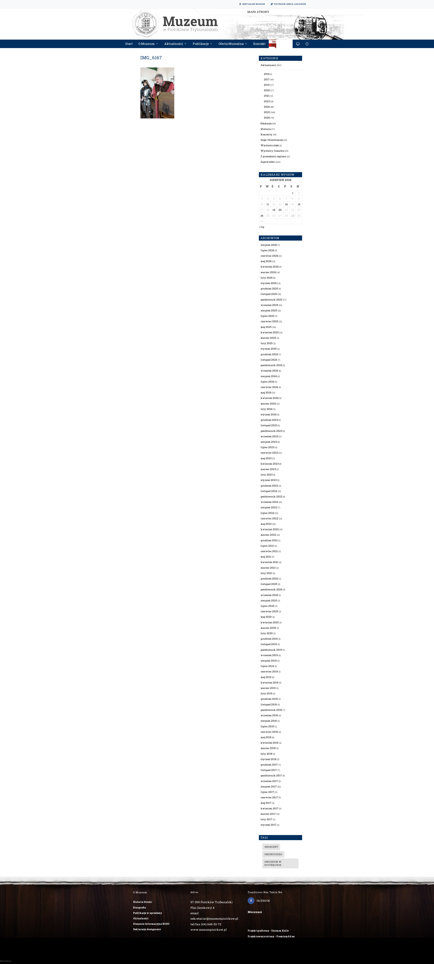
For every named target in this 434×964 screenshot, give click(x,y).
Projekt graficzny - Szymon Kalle (268, 930)
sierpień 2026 (269, 245)
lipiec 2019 (267, 666)
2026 (267, 117)
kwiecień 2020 (270, 622)
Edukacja (266, 123)
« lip (261, 227)
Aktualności (173, 44)
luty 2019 (266, 693)
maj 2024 (266, 392)
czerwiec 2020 (269, 611)
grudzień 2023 (269, 420)
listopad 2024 (269, 359)
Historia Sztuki (142, 902)
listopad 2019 (269, 644)
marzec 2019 (268, 688)
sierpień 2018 (269, 720)
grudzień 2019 (269, 638)
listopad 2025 (269, 294)
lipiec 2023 (267, 447)
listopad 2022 (269, 491)
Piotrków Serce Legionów (290, 4)
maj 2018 (266, 737)
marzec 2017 (268, 814)
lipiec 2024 (267, 381)
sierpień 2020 (269, 600)
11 (268, 204)
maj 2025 (266, 327)
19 (273, 210)
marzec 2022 (268, 534)
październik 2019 (271, 649)
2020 (267, 90)
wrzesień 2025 (269, 305)
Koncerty (266, 134)
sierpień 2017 (269, 786)
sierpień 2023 (269, 441)
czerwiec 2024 (269, 387)
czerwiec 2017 (269, 797)
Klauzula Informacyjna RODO (151, 923)
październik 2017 (271, 775)
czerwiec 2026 (269, 255)
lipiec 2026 (267, 250)
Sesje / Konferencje (272, 140)
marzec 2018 (268, 748)
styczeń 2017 (268, 824)
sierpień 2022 (269, 507)
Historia (266, 129)
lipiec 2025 (267, 316)
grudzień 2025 (269, 288)
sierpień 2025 (269, 310)
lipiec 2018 (267, 726)
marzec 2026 (268, 272)
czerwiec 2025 (269, 321)
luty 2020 (267, 633)
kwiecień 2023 (270, 463)
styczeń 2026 (269, 283)
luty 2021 (266, 573)
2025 (267, 112)
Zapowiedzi (268, 161)
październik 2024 (271, 365)
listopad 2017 (269, 770)
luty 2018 (266, 753)
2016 (266, 74)
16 (299, 204)
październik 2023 (271, 431)
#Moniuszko (273, 854)
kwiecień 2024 (270, 398)
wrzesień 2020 (269, 595)
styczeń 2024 (269, 414)
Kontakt (259, 44)
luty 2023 (266, 474)
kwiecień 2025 (270, 332)
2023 (267, 101)
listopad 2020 (269, 584)
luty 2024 (266, 409)
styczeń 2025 (269, 348)
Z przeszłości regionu (273, 156)
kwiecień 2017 (269, 808)
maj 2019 (266, 677)
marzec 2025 (268, 337)
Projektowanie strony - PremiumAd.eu (271, 936)
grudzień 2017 (269, 764)
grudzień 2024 (269, 354)
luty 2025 (267, 343)
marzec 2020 (268, 627)
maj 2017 (266, 802)
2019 (267, 84)
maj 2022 (266, 523)
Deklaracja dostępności (147, 929)
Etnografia (139, 907)
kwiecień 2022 (270, 529)
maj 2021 (266, 556)
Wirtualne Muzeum (253, 4)
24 (261, 215)
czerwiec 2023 (269, 452)
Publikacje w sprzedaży (147, 913)
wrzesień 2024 (269, 370)
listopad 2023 (269, 425)
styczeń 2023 (269, 480)
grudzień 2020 (269, 578)
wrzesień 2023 (269, 436)
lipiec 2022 (267, 513)
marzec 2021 (268, 567)
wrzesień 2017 (269, 781)
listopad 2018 (269, 704)
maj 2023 (266, 458)
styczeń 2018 (268, 759)
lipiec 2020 (267, 606)
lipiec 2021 (267, 545)
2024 (267, 106)
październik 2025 (271, 299)
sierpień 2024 (269, 376)
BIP (280, 45)
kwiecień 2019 (269, 682)
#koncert (271, 846)
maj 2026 (266, 261)
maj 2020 (266, 616)
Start (129, 44)
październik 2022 (271, 496)
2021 (267, 95)
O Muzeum (146, 44)
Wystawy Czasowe (272, 150)
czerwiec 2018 (269, 731)
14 (286, 204)
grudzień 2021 (269, 540)
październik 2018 (271, 710)
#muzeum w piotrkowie (272, 863)
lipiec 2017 (267, 792)
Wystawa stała (270, 145)
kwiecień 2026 (270, 266)
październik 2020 (271, 589)
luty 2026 (266, 277)
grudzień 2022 (269, 485)
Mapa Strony (258, 12)
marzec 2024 (268, 403)
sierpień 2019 (269, 660)
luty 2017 (266, 819)
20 (280, 210)
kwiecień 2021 (269, 562)
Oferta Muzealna (231, 44)
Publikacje (201, 44)
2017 (267, 79)
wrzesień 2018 (269, 715)
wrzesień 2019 (269, 655)
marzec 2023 (268, 469)
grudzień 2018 (269, 698)
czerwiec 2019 (269, 671)
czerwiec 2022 (269, 518)
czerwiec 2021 (269, 551)
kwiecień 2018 (269, 742)
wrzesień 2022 (269, 502)
